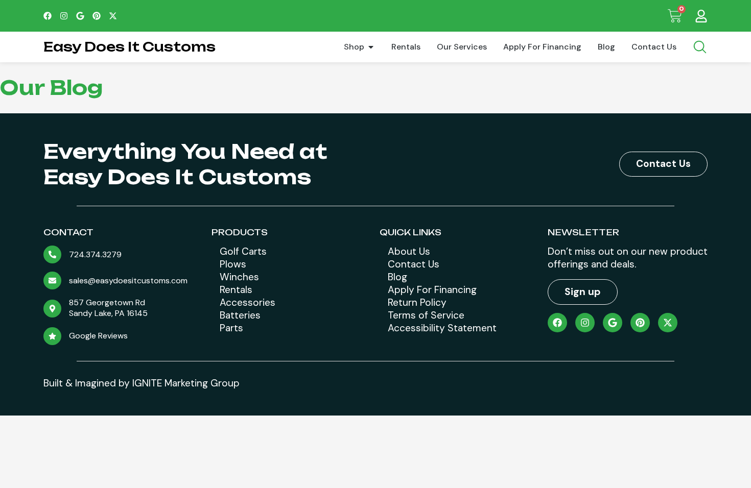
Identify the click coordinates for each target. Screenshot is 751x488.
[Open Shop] (371, 47)
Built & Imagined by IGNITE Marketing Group (141, 383)
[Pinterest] (96, 16)
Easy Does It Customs (129, 47)
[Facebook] (47, 16)
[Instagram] (64, 16)
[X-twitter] (113, 16)
